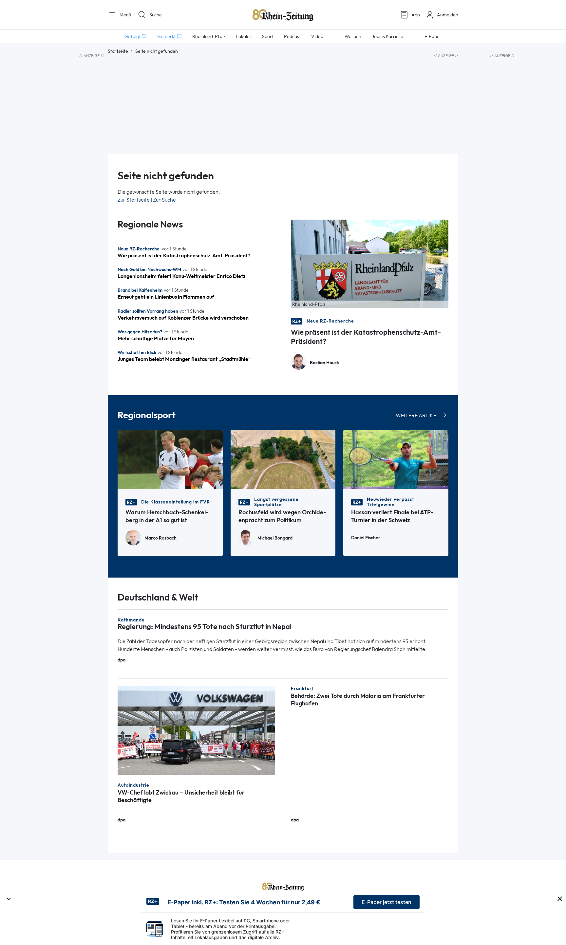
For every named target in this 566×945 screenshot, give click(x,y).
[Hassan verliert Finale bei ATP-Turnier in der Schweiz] (395, 459)
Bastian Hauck (324, 363)
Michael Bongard (274, 538)
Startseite (118, 51)
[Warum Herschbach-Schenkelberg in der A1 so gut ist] (170, 459)
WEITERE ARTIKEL (417, 415)
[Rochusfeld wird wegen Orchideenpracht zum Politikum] (283, 459)
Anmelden (447, 15)
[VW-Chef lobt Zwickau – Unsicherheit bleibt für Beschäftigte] (196, 729)
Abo (415, 15)
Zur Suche (164, 199)
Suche (155, 15)
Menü (125, 15)
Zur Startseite (134, 199)
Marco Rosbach (160, 538)
